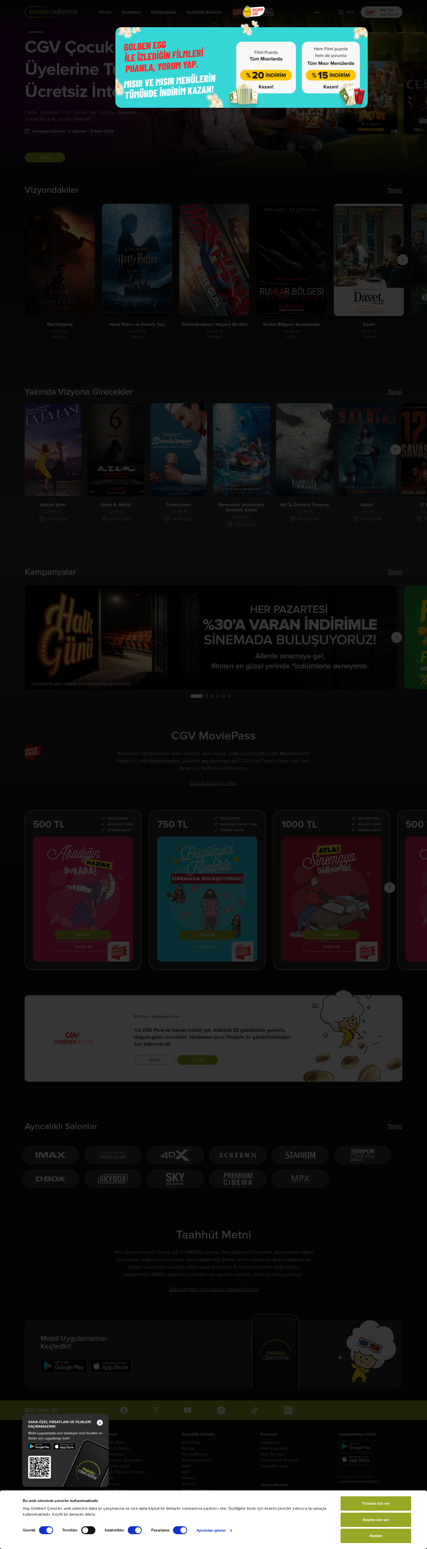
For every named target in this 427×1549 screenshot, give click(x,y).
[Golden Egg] (241, 67)
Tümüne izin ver (376, 1503)
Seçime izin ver (376, 1520)
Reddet (376, 1536)
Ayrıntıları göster (211, 1530)
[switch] (88, 1530)
